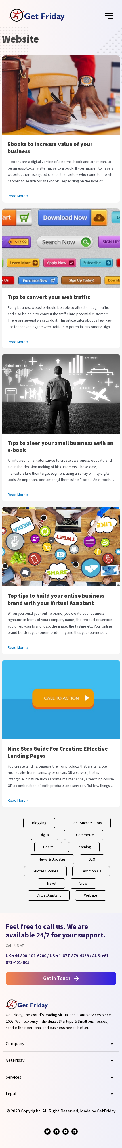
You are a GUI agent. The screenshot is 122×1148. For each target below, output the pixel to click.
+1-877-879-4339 (72, 956)
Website (90, 895)
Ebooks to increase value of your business (50, 148)
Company (15, 1044)
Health (48, 847)
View (83, 883)
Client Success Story (86, 823)
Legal (11, 1094)
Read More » (18, 196)
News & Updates (52, 859)
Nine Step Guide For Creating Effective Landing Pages (58, 752)
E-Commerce (83, 834)
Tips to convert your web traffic (49, 297)
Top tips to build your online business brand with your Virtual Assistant (56, 599)
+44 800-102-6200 (29, 956)
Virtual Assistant (49, 895)
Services (13, 1077)
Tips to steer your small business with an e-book (60, 446)
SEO (92, 859)
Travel (51, 883)
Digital (45, 834)
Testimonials (91, 871)
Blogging (39, 823)
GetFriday (15, 1060)
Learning (84, 847)
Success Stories (45, 871)
